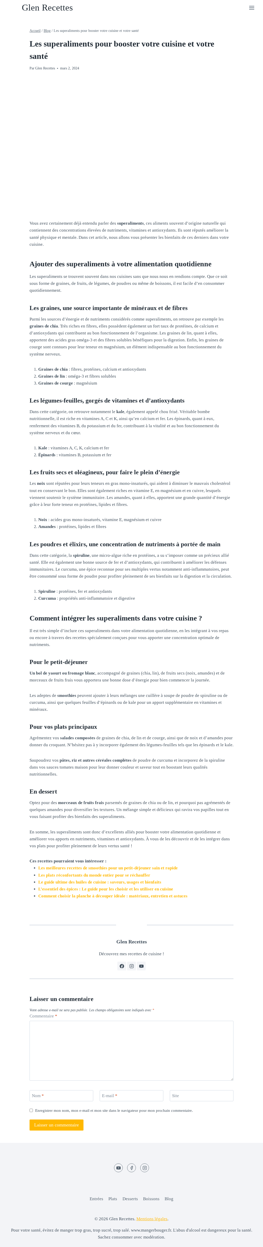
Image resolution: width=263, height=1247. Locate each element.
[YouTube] (118, 1167)
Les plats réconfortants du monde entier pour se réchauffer (94, 875)
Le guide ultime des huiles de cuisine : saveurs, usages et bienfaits (99, 882)
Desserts (130, 1198)
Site (175, 1095)
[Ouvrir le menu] (251, 7)
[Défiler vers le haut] (250, 1239)
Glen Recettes (45, 68)
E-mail (109, 1095)
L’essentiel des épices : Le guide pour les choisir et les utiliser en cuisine (105, 889)
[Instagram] (144, 1167)
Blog (169, 1198)
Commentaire (43, 1016)
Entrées (96, 1198)
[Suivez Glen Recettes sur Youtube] (141, 966)
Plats (112, 1198)
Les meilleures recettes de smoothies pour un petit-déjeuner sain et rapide (108, 868)
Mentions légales (151, 1218)
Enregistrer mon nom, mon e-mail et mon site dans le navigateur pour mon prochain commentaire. (114, 1110)
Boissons (151, 1198)
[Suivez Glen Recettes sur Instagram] (131, 966)
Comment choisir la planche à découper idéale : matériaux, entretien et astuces (112, 896)
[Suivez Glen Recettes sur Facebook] (121, 966)
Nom (38, 1095)
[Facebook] (131, 1167)
